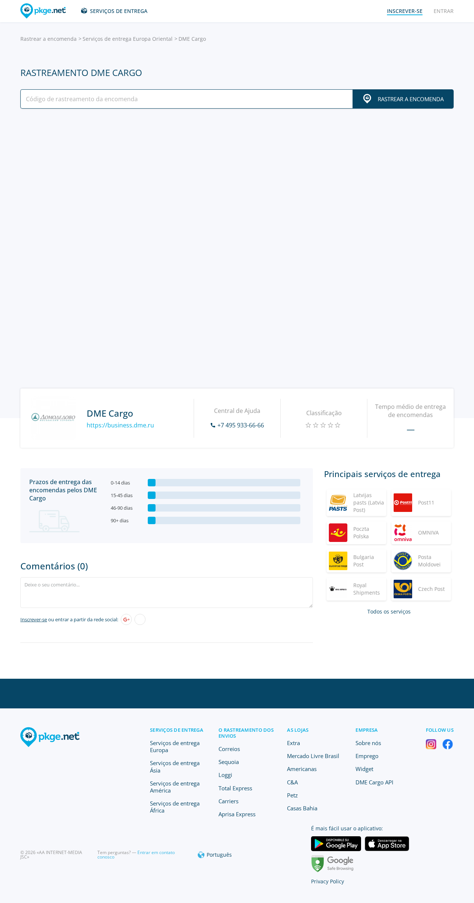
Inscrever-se (33, 619)
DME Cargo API (374, 782)
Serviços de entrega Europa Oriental (128, 38)
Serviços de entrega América (175, 787)
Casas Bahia (302, 808)
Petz (292, 795)
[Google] (126, 619)
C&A (292, 782)
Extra (293, 743)
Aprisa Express (237, 814)
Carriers (228, 801)
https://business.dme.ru (120, 425)
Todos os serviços (389, 611)
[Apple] (140, 619)
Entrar (444, 10)
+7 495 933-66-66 (240, 425)
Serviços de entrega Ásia (175, 766)
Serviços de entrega (118, 10)
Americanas (302, 769)
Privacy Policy (327, 881)
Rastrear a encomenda (48, 38)
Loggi (225, 774)
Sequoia (228, 761)
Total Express (235, 788)
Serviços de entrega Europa (175, 746)
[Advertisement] (237, 179)
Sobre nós (368, 743)
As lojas (297, 730)
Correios (229, 748)
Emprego (367, 756)
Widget (364, 769)
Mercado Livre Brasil (313, 756)
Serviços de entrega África (175, 807)
